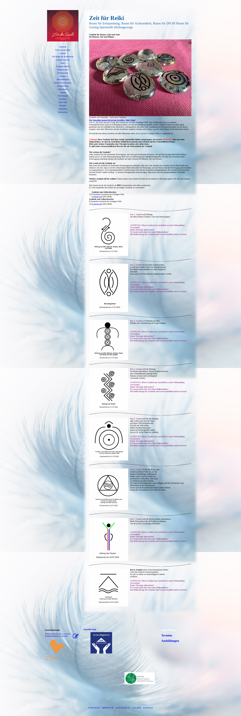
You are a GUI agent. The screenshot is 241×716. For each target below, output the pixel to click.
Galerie (63, 92)
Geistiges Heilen (62, 66)
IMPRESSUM (107, 708)
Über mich (63, 102)
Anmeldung (168, 630)
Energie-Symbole (63, 60)
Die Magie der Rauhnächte (62, 57)
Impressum (62, 109)
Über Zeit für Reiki (62, 50)
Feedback (63, 99)
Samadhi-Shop (63, 86)
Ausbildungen (170, 640)
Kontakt (63, 105)
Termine (62, 76)
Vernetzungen (62, 96)
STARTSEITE (94, 708)
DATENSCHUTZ (122, 708)
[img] (62, 25)
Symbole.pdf (97, 197)
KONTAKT (148, 708)
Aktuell (63, 53)
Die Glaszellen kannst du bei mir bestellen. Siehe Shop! (112, 120)
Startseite (62, 47)
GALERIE (136, 708)
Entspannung (63, 73)
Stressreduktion (63, 79)
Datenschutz (63, 112)
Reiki (63, 63)
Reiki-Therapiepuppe (62, 83)
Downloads (62, 89)
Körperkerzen (62, 70)
